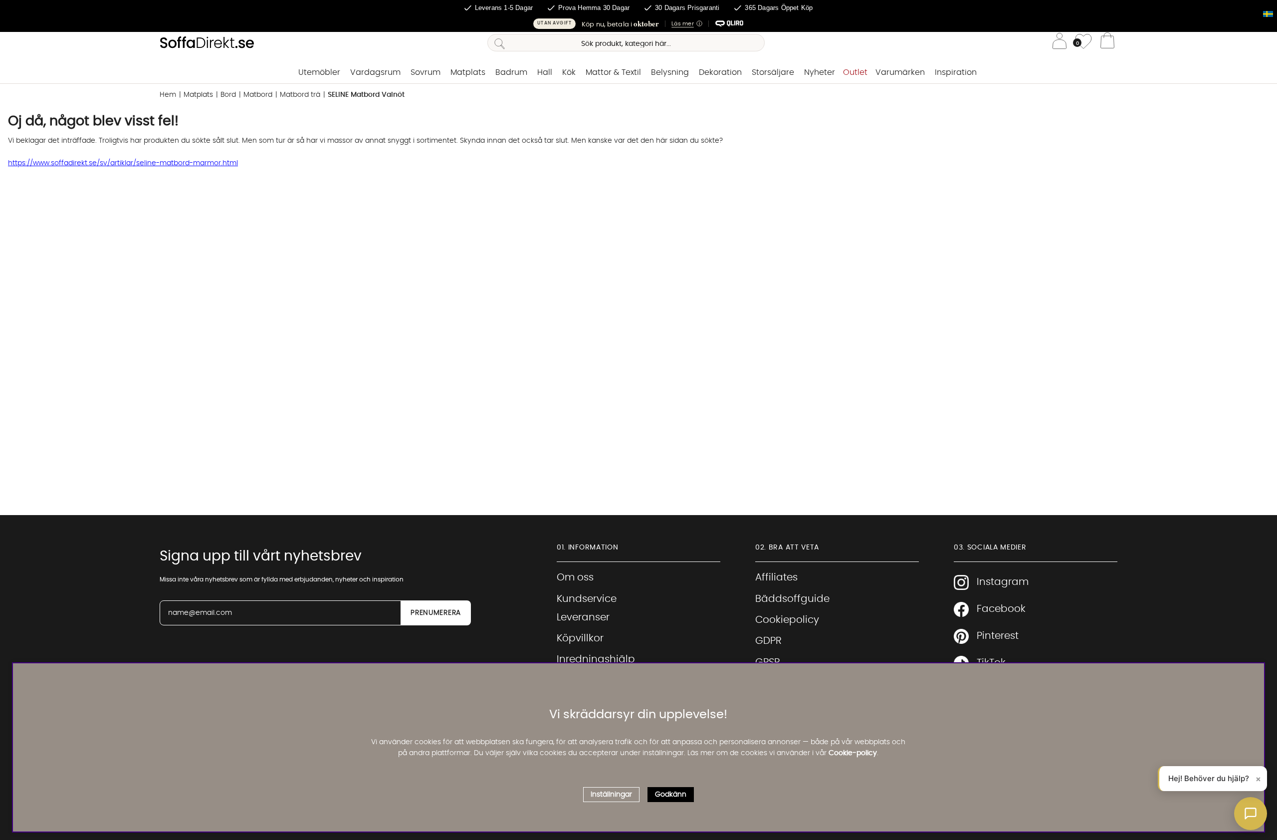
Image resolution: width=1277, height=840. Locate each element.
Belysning (670, 72)
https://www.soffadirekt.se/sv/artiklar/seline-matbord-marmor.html (123, 163)
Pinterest (998, 636)
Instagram (1003, 582)
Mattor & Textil (613, 72)
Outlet (855, 72)
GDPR (768, 641)
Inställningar (611, 794)
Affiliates (776, 577)
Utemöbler (319, 72)
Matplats (467, 72)
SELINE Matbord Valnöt (366, 94)
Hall (544, 72)
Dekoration (720, 72)
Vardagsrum (375, 72)
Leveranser (583, 617)
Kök (569, 72)
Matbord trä (300, 94)
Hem (168, 94)
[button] (638, 23)
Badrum (511, 72)
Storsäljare (773, 72)
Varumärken (900, 72)
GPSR (767, 662)
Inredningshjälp (596, 659)
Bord (228, 94)
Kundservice (587, 599)
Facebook (1001, 609)
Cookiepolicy (787, 620)
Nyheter (819, 72)
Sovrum (425, 72)
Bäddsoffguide (792, 599)
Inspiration (956, 72)
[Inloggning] (1059, 42)
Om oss (575, 577)
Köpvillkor (580, 638)
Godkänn (670, 794)
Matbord (257, 94)
